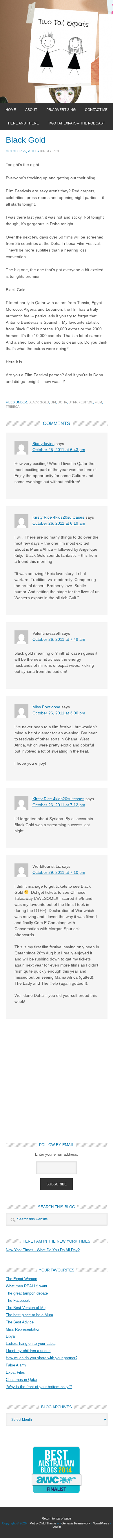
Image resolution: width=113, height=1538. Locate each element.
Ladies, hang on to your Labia (30, 1343)
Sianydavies (43, 443)
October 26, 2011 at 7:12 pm (58, 804)
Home (11, 110)
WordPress (101, 1523)
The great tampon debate (27, 1293)
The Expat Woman (21, 1279)
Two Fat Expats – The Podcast (76, 123)
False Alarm (16, 1365)
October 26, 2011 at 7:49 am (58, 639)
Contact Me (96, 110)
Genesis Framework (75, 1523)
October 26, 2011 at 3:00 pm (58, 713)
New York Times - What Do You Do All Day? (43, 1250)
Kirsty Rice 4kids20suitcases (58, 517)
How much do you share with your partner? (41, 1358)
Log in (56, 1526)
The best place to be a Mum (29, 1315)
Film (98, 402)
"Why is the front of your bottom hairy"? (39, 1387)
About (31, 110)
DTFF (73, 402)
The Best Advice (20, 1322)
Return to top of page (56, 1518)
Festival (86, 402)
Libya (10, 1336)
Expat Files (15, 1372)
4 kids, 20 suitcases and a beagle (56, 51)
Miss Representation (23, 1329)
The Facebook (18, 1300)
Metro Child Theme (43, 1523)
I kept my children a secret (28, 1351)
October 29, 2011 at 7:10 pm (58, 872)
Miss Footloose (46, 707)
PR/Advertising (61, 110)
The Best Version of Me (25, 1308)
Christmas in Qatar (21, 1379)
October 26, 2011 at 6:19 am (58, 523)
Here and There (23, 123)
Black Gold (39, 402)
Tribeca (12, 406)
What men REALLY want (26, 1286)
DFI (53, 402)
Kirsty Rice (50, 151)
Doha (62, 402)
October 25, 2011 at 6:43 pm (58, 449)
